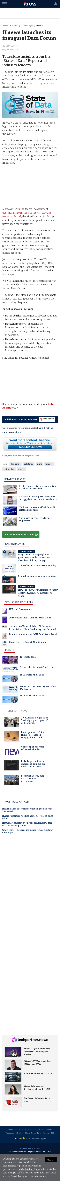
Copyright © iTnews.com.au (13, 456)
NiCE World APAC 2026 (32, 675)
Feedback (10, 1133)
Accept (51, 1159)
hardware (49, 464)
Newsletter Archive (33, 1133)
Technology (26, 25)
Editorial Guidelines (35, 1129)
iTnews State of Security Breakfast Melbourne (38, 688)
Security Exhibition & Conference (37, 667)
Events (9, 649)
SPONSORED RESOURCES (19, 602)
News (14, 25)
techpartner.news (17, 1151)
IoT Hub (47, 1151)
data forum (28, 464)
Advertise (19, 1133)
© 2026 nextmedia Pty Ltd (36, 1139)
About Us (22, 1129)
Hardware (41, 25)
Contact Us (12, 1129)
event (39, 464)
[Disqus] (30, 877)
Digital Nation (34, 1151)
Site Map (46, 1133)
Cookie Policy (17, 1176)
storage (21, 469)
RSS (52, 1133)
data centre (15, 464)
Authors (48, 1129)
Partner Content (16, 543)
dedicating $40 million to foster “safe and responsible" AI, (27, 215)
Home (5, 25)
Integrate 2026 (28, 657)
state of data (8, 469)
